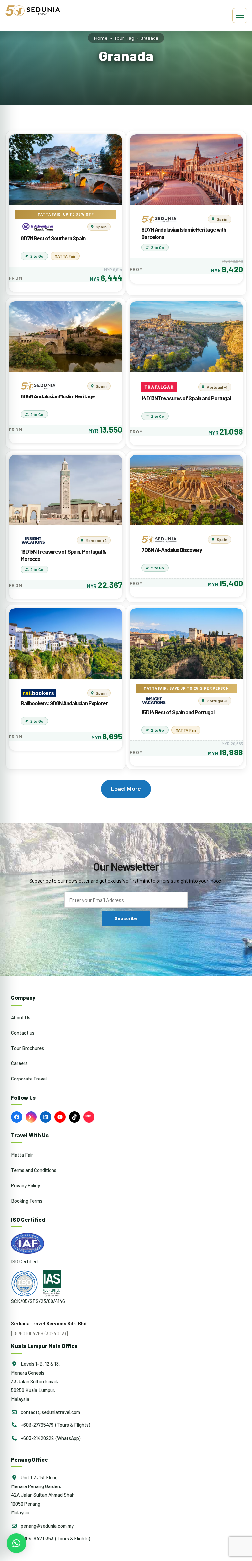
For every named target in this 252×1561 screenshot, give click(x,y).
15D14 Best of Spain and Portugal (177, 712)
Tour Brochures (27, 1048)
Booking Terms (26, 1201)
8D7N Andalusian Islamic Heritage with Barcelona (183, 233)
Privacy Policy (25, 1185)
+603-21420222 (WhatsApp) (50, 1438)
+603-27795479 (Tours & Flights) (55, 1425)
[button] (16, 1543)
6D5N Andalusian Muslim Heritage (58, 396)
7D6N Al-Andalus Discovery (171, 549)
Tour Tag (124, 38)
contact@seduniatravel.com (50, 1412)
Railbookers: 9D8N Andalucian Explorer (64, 703)
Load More (126, 789)
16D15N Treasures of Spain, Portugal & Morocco (63, 555)
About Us (20, 1017)
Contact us (22, 1033)
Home (101, 38)
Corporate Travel (29, 1078)
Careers (19, 1063)
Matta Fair (22, 1155)
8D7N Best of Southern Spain (53, 238)
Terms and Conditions (33, 1170)
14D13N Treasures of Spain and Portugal (186, 398)
